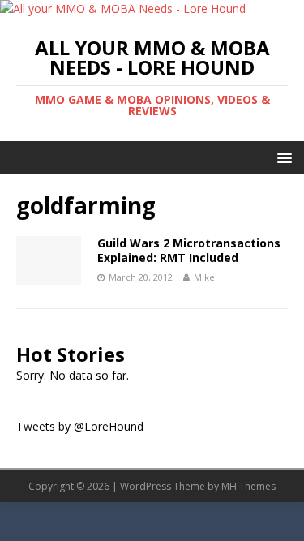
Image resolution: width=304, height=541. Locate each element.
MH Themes (248, 486)
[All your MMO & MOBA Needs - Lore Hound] (123, 8)
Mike (204, 277)
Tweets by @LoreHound (79, 426)
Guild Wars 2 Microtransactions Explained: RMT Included (188, 250)
